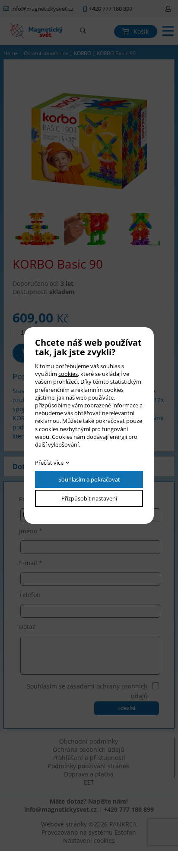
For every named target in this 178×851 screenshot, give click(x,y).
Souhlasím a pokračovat (89, 479)
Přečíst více (49, 462)
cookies (68, 374)
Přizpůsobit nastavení (89, 498)
